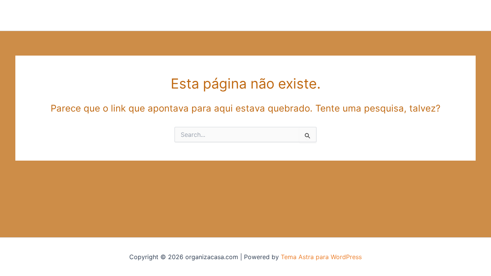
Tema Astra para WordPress (321, 257)
